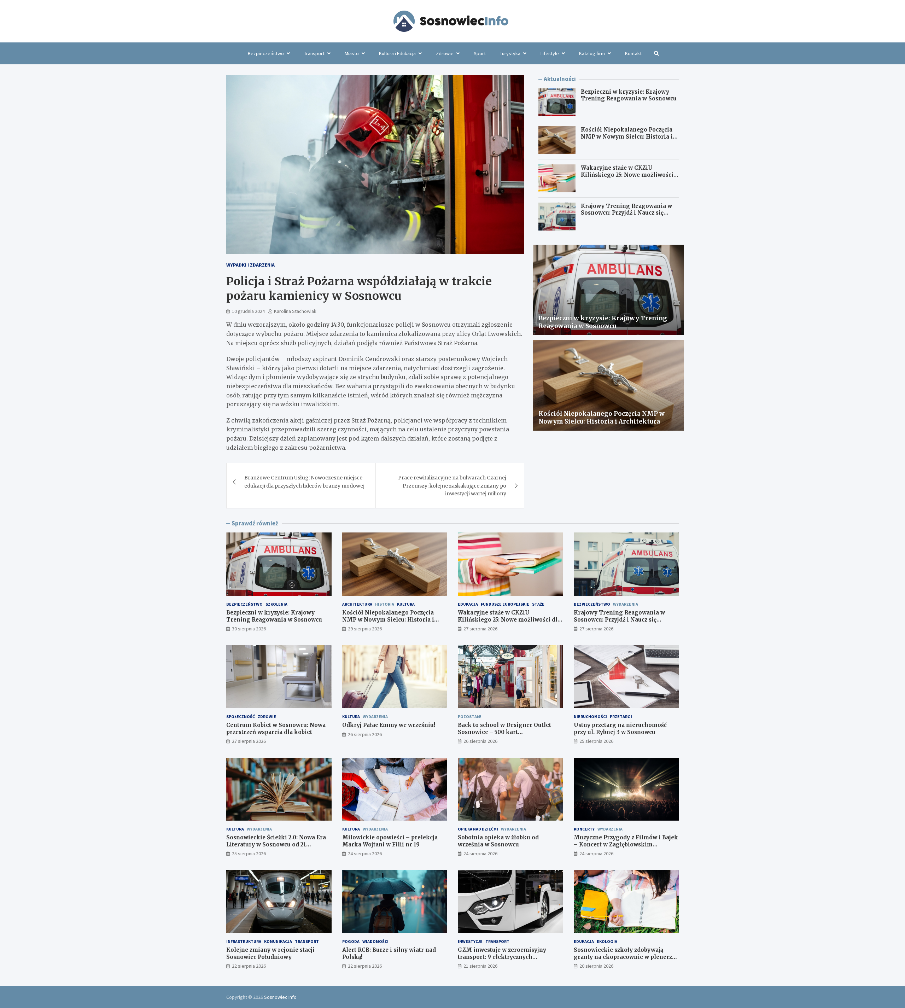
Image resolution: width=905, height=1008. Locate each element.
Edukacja (468, 604)
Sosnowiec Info (280, 997)
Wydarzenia (625, 604)
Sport (480, 53)
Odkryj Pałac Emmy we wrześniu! (388, 725)
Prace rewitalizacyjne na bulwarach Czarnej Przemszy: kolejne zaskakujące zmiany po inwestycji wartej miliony (452, 485)
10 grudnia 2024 (248, 311)
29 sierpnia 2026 (365, 628)
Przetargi (621, 716)
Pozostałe (469, 716)
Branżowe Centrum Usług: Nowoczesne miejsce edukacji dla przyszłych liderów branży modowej (304, 481)
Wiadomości (375, 941)
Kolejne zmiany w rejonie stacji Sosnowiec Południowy (270, 953)
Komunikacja (278, 941)
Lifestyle (550, 53)
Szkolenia (276, 604)
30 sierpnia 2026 (249, 628)
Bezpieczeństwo (266, 53)
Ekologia (607, 941)
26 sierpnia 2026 (365, 734)
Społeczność (240, 716)
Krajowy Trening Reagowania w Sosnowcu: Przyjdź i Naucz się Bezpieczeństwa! (626, 213)
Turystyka (510, 53)
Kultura (406, 604)
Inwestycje (470, 941)
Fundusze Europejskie (505, 604)
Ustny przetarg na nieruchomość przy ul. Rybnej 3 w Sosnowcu (620, 728)
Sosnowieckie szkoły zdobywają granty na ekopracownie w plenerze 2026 (624, 956)
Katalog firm (592, 53)
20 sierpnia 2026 (596, 966)
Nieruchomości (590, 716)
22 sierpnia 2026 (249, 966)
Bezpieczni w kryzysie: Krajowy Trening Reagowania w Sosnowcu (629, 95)
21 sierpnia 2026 (480, 966)
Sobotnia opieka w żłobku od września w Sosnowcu (498, 841)
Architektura (357, 604)
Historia (384, 604)
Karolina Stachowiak (295, 311)
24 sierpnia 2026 (365, 853)
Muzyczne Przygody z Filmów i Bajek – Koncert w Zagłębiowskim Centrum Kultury (626, 844)
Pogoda (351, 941)
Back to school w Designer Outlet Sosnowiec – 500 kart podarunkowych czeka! (504, 732)
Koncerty (584, 829)
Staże (538, 604)
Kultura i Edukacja (397, 53)
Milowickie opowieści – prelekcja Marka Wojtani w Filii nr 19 (390, 841)
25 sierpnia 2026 (596, 741)
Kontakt (633, 53)
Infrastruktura (243, 941)
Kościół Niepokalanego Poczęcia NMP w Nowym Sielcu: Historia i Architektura (627, 136)
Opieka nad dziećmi (478, 829)
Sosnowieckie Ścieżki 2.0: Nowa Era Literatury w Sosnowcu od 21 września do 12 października (276, 844)
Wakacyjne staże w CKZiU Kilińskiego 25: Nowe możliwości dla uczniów (627, 174)
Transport (314, 53)
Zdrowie (445, 53)
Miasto (352, 53)
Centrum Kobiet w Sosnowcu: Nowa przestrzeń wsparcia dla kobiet (276, 728)
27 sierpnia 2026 (480, 628)
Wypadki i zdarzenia (250, 265)
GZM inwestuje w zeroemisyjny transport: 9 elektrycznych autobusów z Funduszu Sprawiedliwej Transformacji (510, 960)
